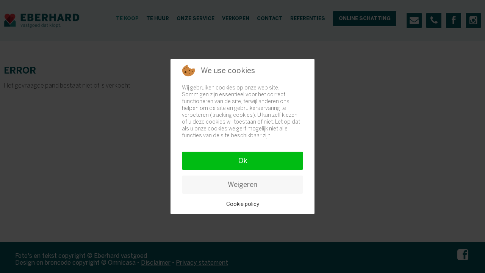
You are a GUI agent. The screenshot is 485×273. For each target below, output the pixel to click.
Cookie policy (242, 204)
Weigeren (242, 184)
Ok (242, 161)
